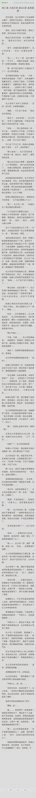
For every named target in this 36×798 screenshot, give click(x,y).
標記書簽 (16, 2)
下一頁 (32, 790)
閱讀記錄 (32, 2)
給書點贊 (21, 2)
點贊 (11, 790)
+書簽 (25, 790)
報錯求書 (26, 2)
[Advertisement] (18, 768)
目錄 (18, 790)
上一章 (4, 790)
